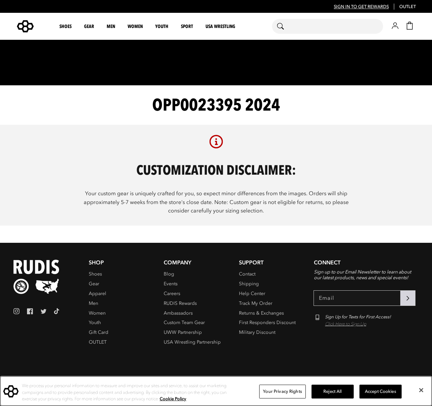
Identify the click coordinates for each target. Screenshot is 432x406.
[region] (216, 391)
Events (171, 284)
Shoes (95, 274)
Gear (94, 284)
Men (93, 303)
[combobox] (327, 26)
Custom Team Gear (184, 322)
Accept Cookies (380, 391)
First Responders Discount (267, 322)
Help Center (252, 293)
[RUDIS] (33, 26)
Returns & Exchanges (261, 313)
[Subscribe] (407, 298)
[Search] (284, 26)
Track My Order (255, 303)
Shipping (249, 284)
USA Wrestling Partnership (192, 342)
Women (97, 313)
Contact (247, 274)
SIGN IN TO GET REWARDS (361, 7)
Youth (95, 322)
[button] (65, 26)
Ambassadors (178, 313)
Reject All (332, 391)
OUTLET (407, 7)
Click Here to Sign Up (345, 324)
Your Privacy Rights (282, 391)
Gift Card (98, 332)
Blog (169, 274)
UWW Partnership (183, 332)
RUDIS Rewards (180, 303)
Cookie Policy (173, 399)
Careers (172, 293)
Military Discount (257, 332)
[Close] (421, 390)
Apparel (97, 293)
